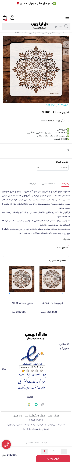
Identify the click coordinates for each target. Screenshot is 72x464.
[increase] (44, 451)
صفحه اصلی (63, 32)
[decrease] (64, 451)
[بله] (36, 405)
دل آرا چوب (51, 104)
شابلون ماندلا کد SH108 (52, 303)
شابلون (53, 32)
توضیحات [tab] (65, 183)
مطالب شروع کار (64, 346)
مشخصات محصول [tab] (49, 183)
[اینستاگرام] (43, 405)
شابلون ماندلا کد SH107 (22, 303)
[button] (9, 293)
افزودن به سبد (53, 458)
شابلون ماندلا (42, 32)
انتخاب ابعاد (62, 162)
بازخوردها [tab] (32, 183)
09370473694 (36, 420)
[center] (66, 26)
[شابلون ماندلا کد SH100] (36, 336)
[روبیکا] (29, 405)
